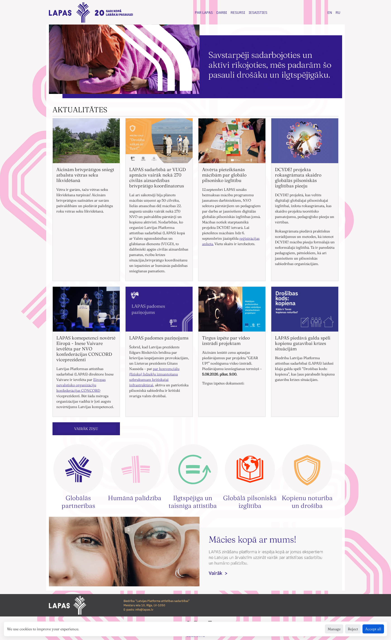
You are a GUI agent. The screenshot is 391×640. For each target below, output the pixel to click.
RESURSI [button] (238, 12)
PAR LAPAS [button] (204, 12)
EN (329, 12)
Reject (353, 629)
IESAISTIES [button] (258, 12)
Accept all (373, 629)
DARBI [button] (221, 12)
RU (338, 12)
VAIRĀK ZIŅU (86, 428)
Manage (334, 629)
